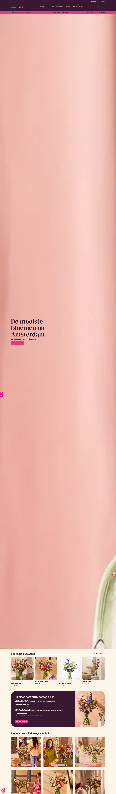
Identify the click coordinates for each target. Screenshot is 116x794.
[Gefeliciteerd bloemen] (58, 752)
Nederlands (85, 1)
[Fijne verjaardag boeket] (46, 672)
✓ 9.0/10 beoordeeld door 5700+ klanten (59, 12)
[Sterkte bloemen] (26, 752)
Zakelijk (80, 6)
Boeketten (42, 6)
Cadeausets (59, 6)
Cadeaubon (68, 6)
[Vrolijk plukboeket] (22, 672)
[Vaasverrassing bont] (93, 672)
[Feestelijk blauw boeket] (70, 672)
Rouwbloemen (51, 6)
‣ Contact (102, 1)
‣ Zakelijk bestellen (95, 1)
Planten (75, 6)
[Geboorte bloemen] (90, 752)
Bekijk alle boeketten (21, 721)
